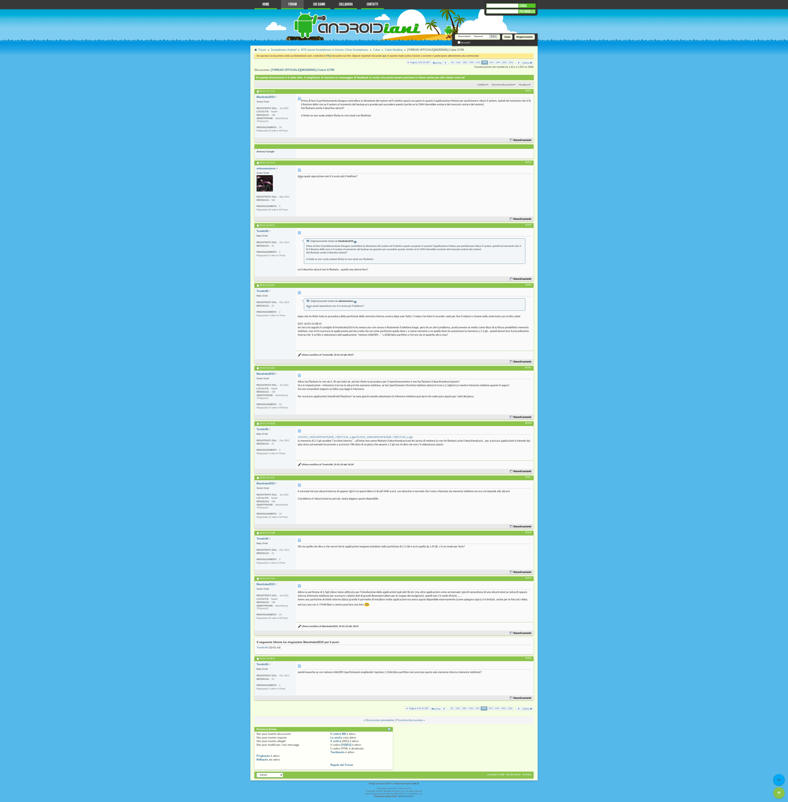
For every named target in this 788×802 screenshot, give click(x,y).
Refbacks (262, 759)
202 (504, 62)
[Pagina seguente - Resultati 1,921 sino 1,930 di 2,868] (518, 63)
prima (438, 63)
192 (484, 62)
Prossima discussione (409, 720)
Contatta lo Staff (496, 774)
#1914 (528, 285)
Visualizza (524, 84)
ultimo (525, 63)
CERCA (523, 6)
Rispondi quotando (522, 140)
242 (511, 62)
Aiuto (507, 37)
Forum (292, 4)
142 (458, 62)
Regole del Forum (341, 764)
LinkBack (482, 84)
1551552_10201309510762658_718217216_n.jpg (326, 437)
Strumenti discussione (503, 84)
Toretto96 (262, 647)
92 (452, 62)
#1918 (528, 532)
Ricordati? (465, 42)
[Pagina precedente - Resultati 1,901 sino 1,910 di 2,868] (445, 63)
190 (471, 62)
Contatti (372, 4)
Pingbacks (263, 755)
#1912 (528, 162)
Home (265, 4)
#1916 (528, 423)
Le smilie (336, 737)
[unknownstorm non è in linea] (265, 183)
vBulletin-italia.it (406, 796)
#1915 (528, 368)
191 (478, 62)
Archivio (526, 774)
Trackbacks (337, 752)
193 (491, 62)
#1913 (528, 225)
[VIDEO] (346, 744)
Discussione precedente (379, 720)
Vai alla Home (513, 774)
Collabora (346, 4)
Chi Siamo (319, 4)
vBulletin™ (393, 788)
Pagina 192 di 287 (420, 62)
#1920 (528, 658)
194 (498, 62)
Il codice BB (338, 733)
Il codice (335, 741)
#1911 (528, 91)
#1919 (528, 578)
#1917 (528, 477)
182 (465, 62)
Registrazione (525, 37)
